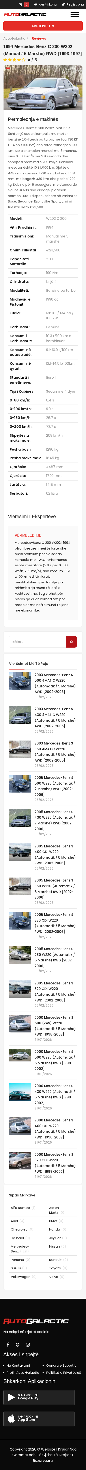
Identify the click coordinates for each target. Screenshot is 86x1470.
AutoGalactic (14, 38)
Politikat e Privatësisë (63, 1372)
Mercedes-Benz (20, 1248)
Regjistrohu (75, 4)
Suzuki (19, 1268)
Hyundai (20, 1238)
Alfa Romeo (23, 1207)
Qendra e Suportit (61, 1365)
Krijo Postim (43, 26)
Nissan (57, 1246)
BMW (56, 1221)
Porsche (20, 1259)
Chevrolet (22, 1229)
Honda (57, 1229)
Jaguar (58, 1238)
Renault (58, 1259)
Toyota (58, 1268)
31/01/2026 (43, 1040)
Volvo (57, 1276)
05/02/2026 (44, 697)
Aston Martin (57, 1210)
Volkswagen (24, 1276)
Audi (17, 1221)
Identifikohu (47, 4)
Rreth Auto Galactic (23, 1372)
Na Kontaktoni (18, 1365)
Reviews (39, 38)
